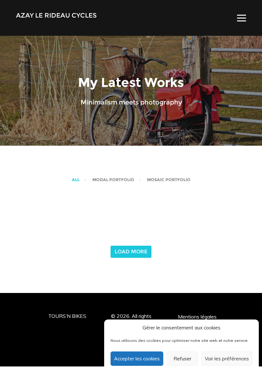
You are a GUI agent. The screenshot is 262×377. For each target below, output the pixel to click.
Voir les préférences (227, 359)
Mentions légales (197, 316)
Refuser (182, 359)
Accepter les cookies (137, 359)
